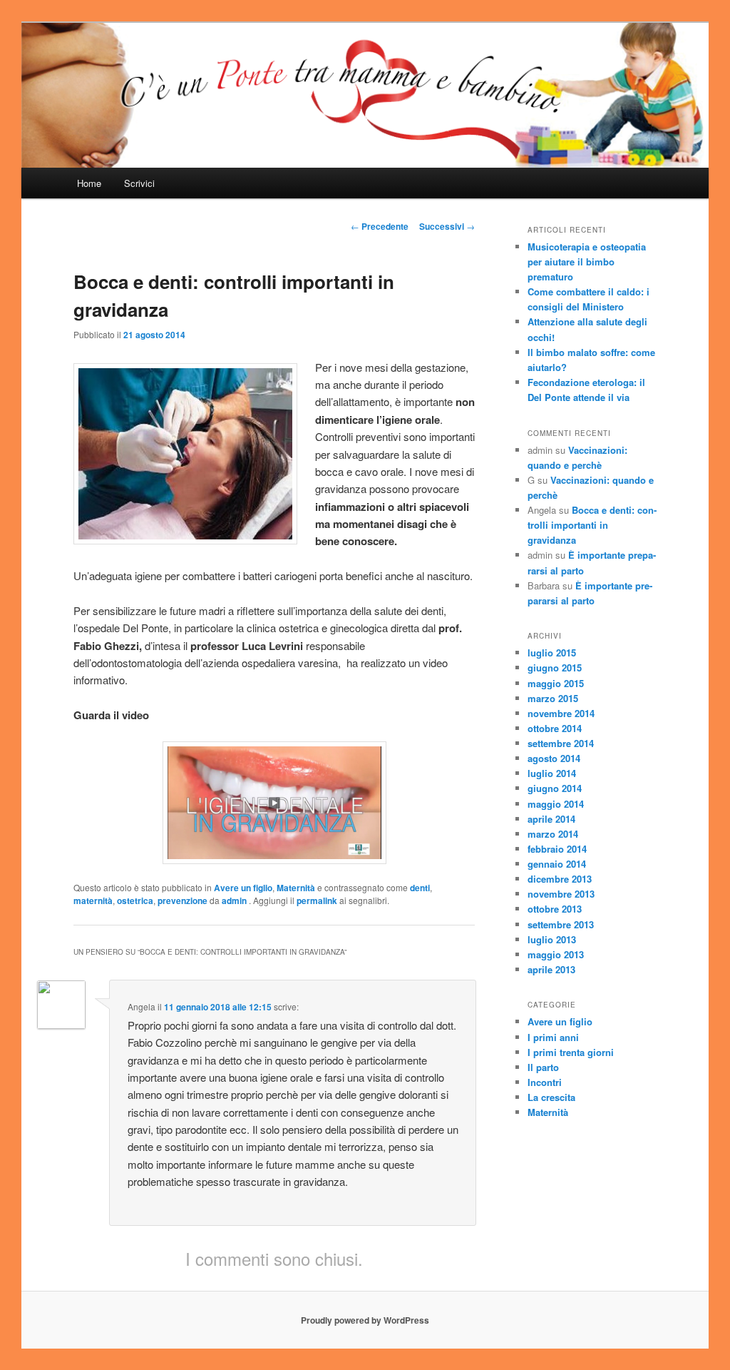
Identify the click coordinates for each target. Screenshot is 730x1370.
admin (235, 900)
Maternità (296, 887)
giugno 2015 (555, 667)
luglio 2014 (552, 773)
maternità (93, 900)
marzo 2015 (553, 698)
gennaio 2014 (557, 864)
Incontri (545, 1082)
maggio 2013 (556, 954)
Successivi (447, 226)
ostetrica (135, 900)
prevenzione (182, 900)
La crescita (551, 1097)
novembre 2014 (561, 713)
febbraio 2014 (557, 849)
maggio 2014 (556, 804)
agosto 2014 (554, 758)
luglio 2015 (552, 652)
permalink (317, 900)
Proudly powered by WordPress (365, 1320)
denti (420, 887)
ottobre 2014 (555, 728)
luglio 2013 (552, 939)
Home (89, 183)
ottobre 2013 (555, 908)
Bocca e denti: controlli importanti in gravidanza (592, 525)
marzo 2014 (553, 834)
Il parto (543, 1067)
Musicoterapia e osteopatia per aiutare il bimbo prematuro (587, 261)
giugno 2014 (555, 788)
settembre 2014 (561, 743)
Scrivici (139, 183)
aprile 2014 (551, 819)
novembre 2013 (561, 893)
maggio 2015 (556, 683)
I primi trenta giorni (571, 1052)
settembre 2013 (561, 924)
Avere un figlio (243, 887)
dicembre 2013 (560, 879)
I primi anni (553, 1037)
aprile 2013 (551, 969)
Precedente (379, 226)
